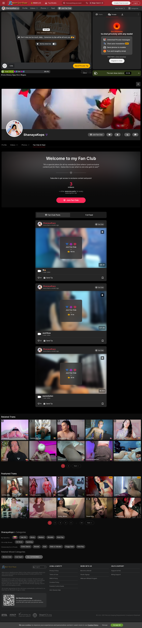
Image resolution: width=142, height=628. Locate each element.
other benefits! (120, 57)
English (37, 567)
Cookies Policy (54, 582)
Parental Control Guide (56, 586)
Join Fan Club (73, 200)
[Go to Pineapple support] (35, 615)
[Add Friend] (127, 134)
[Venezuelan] (15, 537)
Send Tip (49, 278)
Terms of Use (53, 574)
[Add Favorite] (4, 66)
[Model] (138, 84)
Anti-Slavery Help (55, 590)
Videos (34, 8)
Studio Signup (85, 574)
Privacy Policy (54, 570)
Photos (44, 8)
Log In (136, 3)
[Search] (86, 3)
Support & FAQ (116, 570)
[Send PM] (135, 134)
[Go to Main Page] (18, 3)
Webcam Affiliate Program (88, 578)
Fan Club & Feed (39, 145)
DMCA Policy (53, 578)
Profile (24, 8)
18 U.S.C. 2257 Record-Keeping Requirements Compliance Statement (118, 615)
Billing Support (116, 574)
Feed (53, 8)
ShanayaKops (49, 223)
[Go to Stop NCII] (45, 615)
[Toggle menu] (3, 3)
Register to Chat (116, 61)
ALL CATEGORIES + (33, 557)
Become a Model (85, 570)
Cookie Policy (93, 625)
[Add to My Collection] (102, 278)
